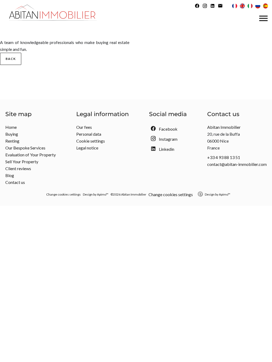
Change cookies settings (63, 194)
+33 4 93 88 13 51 (223, 157)
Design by (217, 194)
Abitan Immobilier (224, 127)
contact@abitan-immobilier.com (237, 164)
